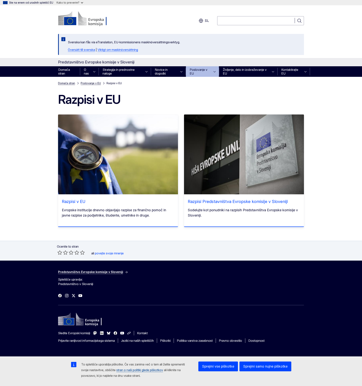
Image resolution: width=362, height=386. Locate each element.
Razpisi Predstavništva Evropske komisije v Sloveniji (238, 201)
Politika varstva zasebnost (195, 341)
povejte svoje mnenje (109, 253)
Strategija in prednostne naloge (119, 71)
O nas (86, 71)
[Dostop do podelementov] (95, 71)
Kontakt (142, 333)
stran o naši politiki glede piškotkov (139, 370)
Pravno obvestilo (230, 341)
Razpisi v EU (73, 201)
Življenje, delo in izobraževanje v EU (245, 71)
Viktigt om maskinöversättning (117, 50)
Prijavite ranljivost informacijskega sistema (86, 341)
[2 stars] (62, 252)
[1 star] (60, 252)
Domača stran (64, 71)
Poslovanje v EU (198, 71)
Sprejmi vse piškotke (218, 366)
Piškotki (165, 341)
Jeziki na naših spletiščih (137, 341)
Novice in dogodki (161, 71)
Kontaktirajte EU (289, 71)
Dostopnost (256, 341)
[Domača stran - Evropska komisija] (88, 18)
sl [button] (207, 21)
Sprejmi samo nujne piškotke (265, 366)
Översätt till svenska (81, 50)
